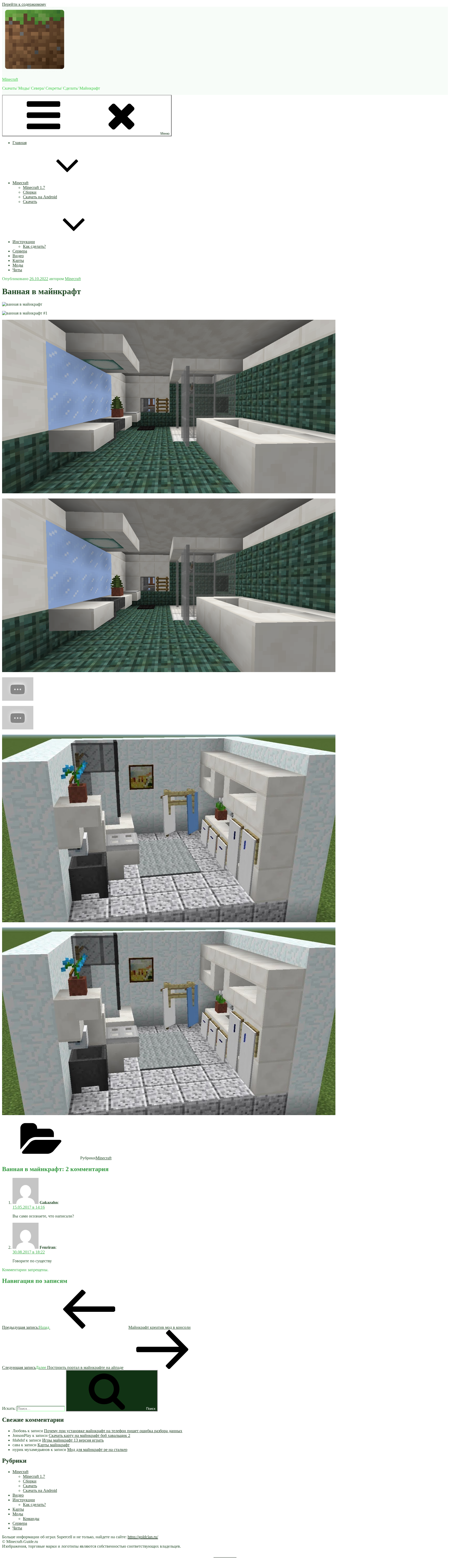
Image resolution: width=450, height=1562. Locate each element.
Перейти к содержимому (24, 4)
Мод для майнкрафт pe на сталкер (97, 1449)
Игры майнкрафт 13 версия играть (73, 1440)
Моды (17, 265)
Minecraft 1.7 (34, 187)
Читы (17, 270)
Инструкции (23, 241)
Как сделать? (34, 246)
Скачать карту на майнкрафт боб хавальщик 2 (89, 1435)
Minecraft (10, 79)
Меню (165, 134)
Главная (19, 142)
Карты (18, 260)
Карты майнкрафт (54, 1445)
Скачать (30, 201)
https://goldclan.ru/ (143, 1537)
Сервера (19, 251)
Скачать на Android (40, 197)
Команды (31, 1518)
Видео (18, 256)
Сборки (29, 192)
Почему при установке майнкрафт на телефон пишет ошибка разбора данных (113, 1431)
